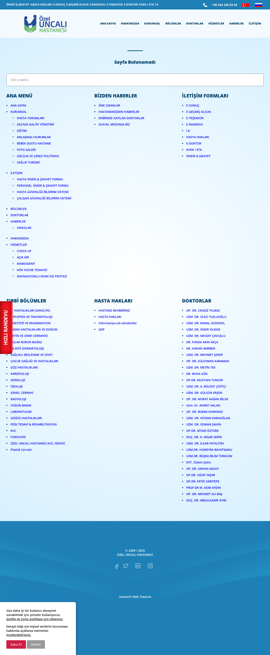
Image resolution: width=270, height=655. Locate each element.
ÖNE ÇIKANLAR (109, 105)
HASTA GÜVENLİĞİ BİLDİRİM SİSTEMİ (43, 192)
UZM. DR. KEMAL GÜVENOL (205, 323)
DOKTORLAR (19, 215)
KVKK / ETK (194, 150)
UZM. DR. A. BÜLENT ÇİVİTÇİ (206, 386)
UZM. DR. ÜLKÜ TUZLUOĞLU (206, 317)
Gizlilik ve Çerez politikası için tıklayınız (34, 619)
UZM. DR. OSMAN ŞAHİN (203, 424)
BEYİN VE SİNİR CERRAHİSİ (29, 336)
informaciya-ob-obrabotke (118, 323)
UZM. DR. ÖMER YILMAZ (203, 329)
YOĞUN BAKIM (21, 405)
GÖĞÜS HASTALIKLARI (26, 418)
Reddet (36, 644)
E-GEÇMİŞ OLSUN (198, 112)
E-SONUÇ (192, 105)
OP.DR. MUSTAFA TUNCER (204, 380)
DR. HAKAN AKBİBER (200, 348)
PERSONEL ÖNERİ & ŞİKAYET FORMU (43, 186)
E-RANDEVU (194, 124)
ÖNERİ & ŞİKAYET (198, 156)
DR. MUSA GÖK (197, 374)
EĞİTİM (22, 131)
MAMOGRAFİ (26, 264)
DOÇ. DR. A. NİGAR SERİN (204, 437)
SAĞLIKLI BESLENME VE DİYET (32, 355)
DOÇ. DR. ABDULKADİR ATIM (206, 500)
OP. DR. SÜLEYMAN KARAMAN (207, 361)
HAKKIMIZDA (20, 238)
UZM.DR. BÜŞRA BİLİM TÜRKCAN (209, 456)
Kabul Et (16, 644)
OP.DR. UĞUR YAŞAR (200, 475)
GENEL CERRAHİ (22, 393)
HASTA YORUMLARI (30, 118)
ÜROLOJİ (17, 386)
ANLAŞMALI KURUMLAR (34, 137)
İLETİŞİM (17, 173)
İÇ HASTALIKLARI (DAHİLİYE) (30, 310)
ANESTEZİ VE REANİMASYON (31, 323)
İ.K (188, 131)
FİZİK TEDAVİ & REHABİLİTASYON (34, 424)
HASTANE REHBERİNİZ (114, 310)
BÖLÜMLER (19, 209)
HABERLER (18, 221)
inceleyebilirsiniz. (18, 635)
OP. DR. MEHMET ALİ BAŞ (204, 494)
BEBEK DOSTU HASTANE (34, 143)
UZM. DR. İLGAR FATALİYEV (205, 443)
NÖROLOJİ (18, 380)
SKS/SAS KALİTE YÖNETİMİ (35, 124)
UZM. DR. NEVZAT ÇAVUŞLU (205, 336)
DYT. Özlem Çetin (198, 462)
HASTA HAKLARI (197, 137)
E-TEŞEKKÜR (195, 118)
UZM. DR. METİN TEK (201, 367)
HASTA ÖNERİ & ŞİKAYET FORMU (40, 179)
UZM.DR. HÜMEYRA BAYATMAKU (209, 450)
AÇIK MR (23, 257)
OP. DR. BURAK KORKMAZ (204, 412)
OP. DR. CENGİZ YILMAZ (203, 310)
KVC (13, 431)
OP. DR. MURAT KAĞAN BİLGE (207, 399)
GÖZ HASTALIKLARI (24, 367)
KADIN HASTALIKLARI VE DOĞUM (34, 329)
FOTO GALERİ (26, 150)
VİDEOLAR (24, 228)
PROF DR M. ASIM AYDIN (203, 488)
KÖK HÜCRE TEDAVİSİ (32, 270)
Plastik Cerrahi (21, 450)
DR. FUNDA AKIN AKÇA (202, 342)
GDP (102, 329)
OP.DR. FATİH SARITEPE (202, 481)
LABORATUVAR (21, 412)
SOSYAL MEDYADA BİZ (114, 124)
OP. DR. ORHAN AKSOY (202, 469)
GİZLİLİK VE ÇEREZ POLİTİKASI (38, 156)
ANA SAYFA (18, 105)
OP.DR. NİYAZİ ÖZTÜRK (202, 431)
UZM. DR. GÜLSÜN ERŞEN (204, 393)
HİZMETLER (19, 245)
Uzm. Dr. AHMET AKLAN (203, 405)
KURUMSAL (19, 112)
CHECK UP (24, 251)
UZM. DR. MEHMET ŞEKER (204, 355)
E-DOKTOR (193, 143)
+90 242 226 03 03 (224, 5)
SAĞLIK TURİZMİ (28, 162)
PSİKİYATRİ (18, 437)
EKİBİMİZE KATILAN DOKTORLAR (121, 118)
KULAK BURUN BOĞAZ (26, 342)
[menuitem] (17, 4)
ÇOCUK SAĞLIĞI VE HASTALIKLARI (34, 361)
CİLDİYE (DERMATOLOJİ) (27, 348)
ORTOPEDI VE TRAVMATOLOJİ (31, 317)
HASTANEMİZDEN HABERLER (119, 112)
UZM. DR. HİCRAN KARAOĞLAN (208, 418)
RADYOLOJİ (18, 399)
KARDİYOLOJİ (20, 374)
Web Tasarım (141, 597)
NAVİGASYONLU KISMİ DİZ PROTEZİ (42, 276)
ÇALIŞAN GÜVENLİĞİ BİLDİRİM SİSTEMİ (44, 198)
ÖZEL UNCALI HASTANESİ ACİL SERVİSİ (38, 443)
